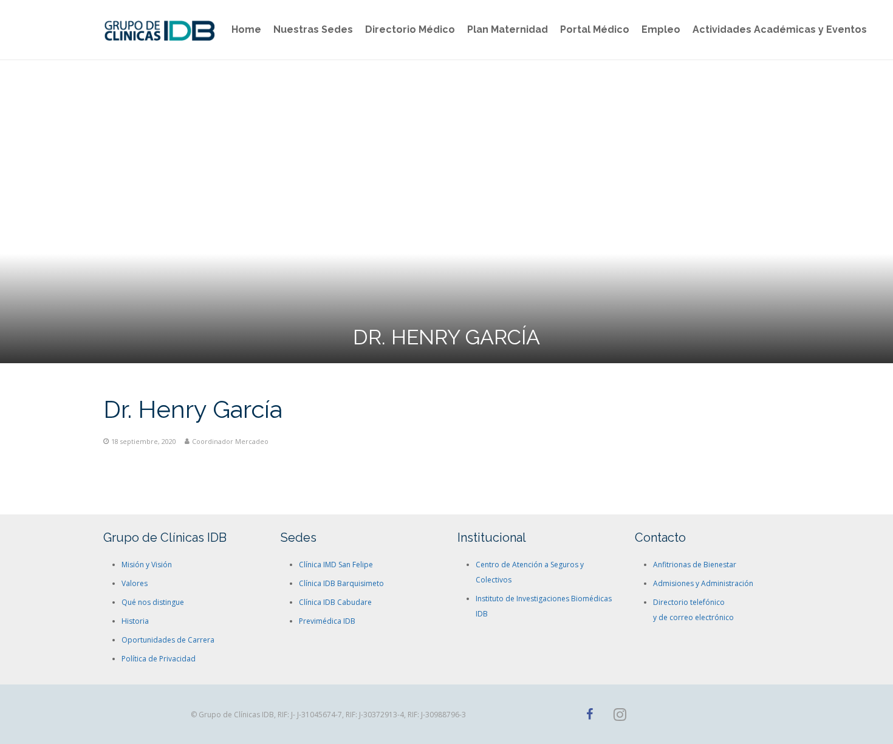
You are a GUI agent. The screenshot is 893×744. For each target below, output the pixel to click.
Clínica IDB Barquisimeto (341, 583)
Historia (135, 621)
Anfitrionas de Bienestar (694, 564)
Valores (134, 583)
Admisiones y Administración (703, 583)
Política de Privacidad (158, 659)
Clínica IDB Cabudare (335, 602)
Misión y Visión (146, 564)
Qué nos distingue (152, 602)
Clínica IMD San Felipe (336, 564)
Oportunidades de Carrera (167, 640)
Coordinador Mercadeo (230, 441)
